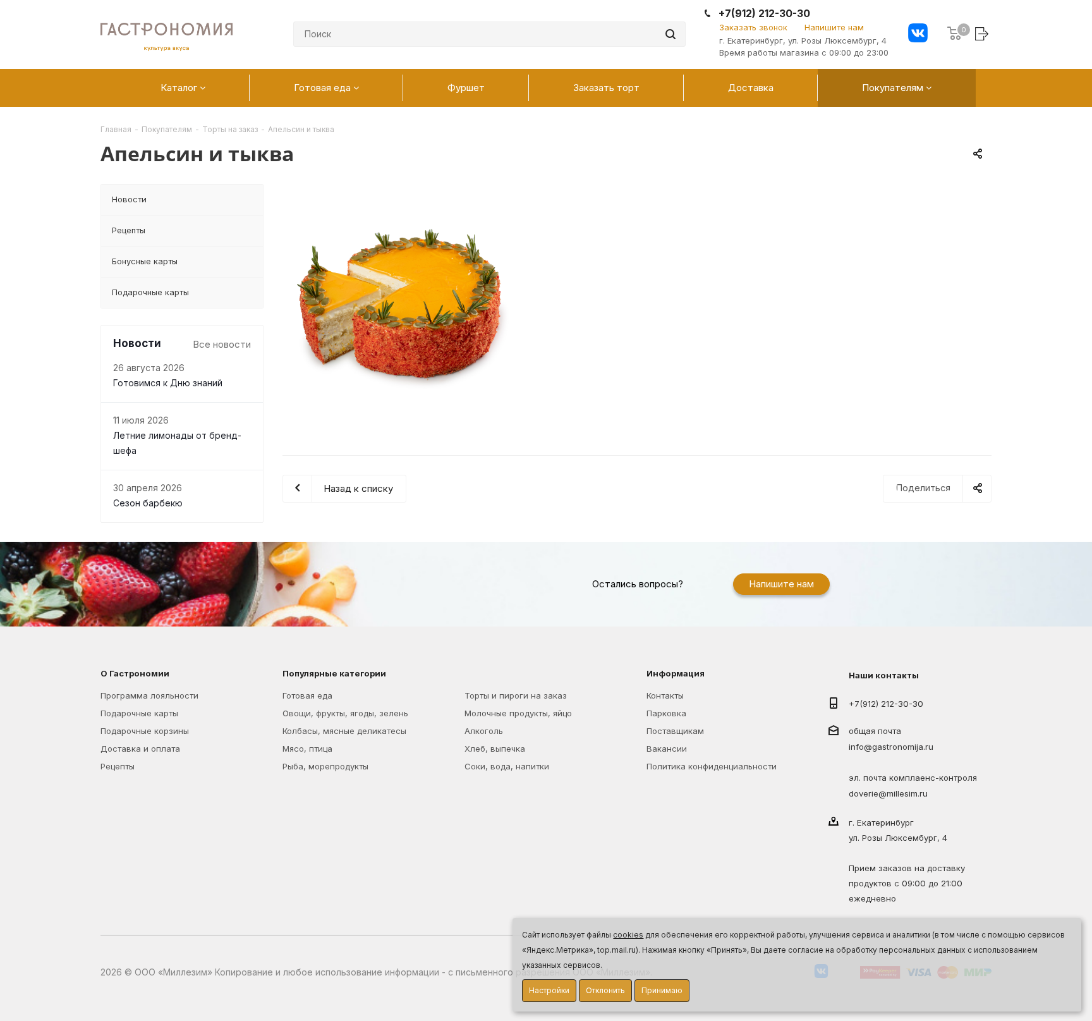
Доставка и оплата (140, 748)
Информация (675, 673)
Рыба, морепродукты (325, 766)
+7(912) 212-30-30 (764, 14)
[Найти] (670, 34)
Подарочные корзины (144, 731)
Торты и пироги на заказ (515, 695)
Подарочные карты (139, 713)
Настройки (549, 990)
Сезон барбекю (148, 503)
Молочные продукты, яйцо (518, 713)
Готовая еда (307, 695)
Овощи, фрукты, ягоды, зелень (345, 713)
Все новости (222, 344)
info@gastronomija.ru (891, 747)
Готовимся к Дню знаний (167, 383)
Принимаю (661, 990)
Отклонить (605, 990)
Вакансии (666, 748)
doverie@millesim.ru (888, 793)
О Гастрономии (134, 673)
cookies (628, 934)
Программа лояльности (149, 695)
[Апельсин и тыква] (400, 302)
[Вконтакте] (917, 34)
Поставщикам (675, 731)
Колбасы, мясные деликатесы (344, 731)
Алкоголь (483, 731)
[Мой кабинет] (983, 33)
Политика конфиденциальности (711, 766)
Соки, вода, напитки (506, 766)
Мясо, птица (307, 748)
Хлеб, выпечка (494, 748)
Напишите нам (834, 27)
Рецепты (117, 766)
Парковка (666, 713)
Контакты (665, 695)
